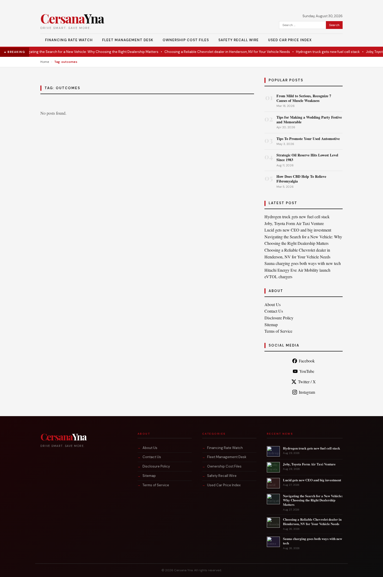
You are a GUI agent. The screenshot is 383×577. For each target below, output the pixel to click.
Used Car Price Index (290, 40)
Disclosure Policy (278, 317)
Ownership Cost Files (186, 40)
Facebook (307, 360)
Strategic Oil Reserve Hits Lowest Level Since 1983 (307, 157)
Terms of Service (278, 331)
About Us (272, 304)
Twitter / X (307, 381)
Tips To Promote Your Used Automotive (308, 138)
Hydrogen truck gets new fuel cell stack (319, 52)
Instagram (307, 392)
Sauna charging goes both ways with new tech (302, 263)
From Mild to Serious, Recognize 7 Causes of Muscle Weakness (303, 98)
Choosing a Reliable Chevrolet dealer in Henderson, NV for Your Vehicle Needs (219, 52)
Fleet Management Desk (127, 40)
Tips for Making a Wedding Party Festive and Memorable (309, 119)
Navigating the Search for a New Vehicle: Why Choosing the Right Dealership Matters (81, 52)
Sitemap (271, 324)
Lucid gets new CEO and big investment (297, 230)
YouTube (306, 371)
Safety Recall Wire (238, 40)
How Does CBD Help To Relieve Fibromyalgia (301, 179)
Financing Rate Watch (69, 40)
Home (44, 62)
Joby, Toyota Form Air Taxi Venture (294, 223)
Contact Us (273, 311)
